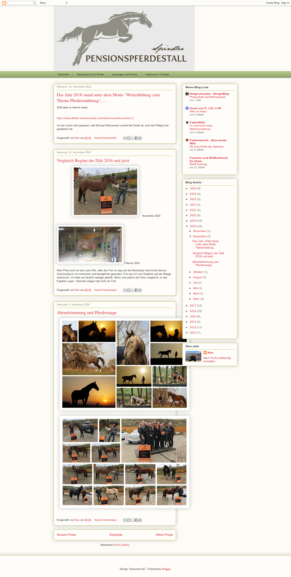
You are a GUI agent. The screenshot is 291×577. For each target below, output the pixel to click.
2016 (193, 311)
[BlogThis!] (129, 138)
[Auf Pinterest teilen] (140, 138)
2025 (193, 188)
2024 (193, 193)
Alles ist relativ (198, 111)
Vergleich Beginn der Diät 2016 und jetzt (93, 160)
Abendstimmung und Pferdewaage (87, 312)
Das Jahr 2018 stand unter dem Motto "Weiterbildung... (205, 244)
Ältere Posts (164, 534)
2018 (193, 226)
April (196, 293)
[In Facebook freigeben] (136, 138)
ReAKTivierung (198, 164)
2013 (193, 327)
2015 (193, 316)
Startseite (63, 74)
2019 (193, 220)
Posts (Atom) (121, 544)
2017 (193, 305)
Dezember (200, 231)
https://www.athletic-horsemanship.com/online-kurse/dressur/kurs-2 (95, 118)
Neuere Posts (66, 534)
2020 (193, 215)
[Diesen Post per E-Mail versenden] (125, 138)
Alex (210, 352)
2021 (193, 210)
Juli (195, 282)
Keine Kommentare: (106, 137)
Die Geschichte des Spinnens (207, 146)
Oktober (198, 271)
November (200, 236)
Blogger (166, 569)
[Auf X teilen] (132, 138)
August (198, 277)
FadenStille (197, 122)
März (196, 298)
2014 (193, 321)
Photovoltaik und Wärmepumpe (207, 97)
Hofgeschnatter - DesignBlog (209, 93)
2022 (193, 204)
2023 (193, 199)
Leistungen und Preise (124, 74)
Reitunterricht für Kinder (90, 74)
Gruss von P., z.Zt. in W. (205, 108)
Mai (196, 288)
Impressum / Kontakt (157, 74)
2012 (193, 332)
